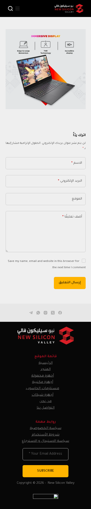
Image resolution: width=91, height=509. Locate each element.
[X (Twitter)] (53, 313)
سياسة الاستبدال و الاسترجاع (45, 441)
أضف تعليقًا (72, 217)
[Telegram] (31, 313)
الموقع (77, 199)
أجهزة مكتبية (42, 382)
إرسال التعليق (70, 282)
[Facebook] (60, 313)
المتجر (46, 370)
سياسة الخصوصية (45, 428)
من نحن (46, 402)
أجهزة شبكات (42, 395)
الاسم (76, 163)
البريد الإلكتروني (70, 181)
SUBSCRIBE (45, 471)
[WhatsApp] (38, 313)
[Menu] (17, 8)
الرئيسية (46, 363)
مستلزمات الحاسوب (42, 389)
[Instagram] (45, 313)
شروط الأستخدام (45, 435)
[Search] (10, 8)
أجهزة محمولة (42, 376)
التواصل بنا (46, 408)
